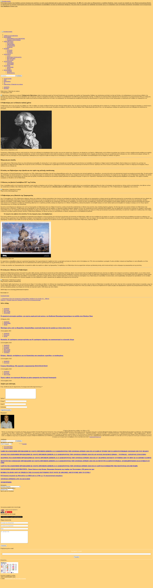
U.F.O (8, 55)
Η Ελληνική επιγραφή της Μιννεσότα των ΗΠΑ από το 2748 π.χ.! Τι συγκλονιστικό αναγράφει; (32, 475)
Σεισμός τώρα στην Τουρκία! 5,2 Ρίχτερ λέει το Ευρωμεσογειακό (21, 300)
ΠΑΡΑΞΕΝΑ (7, 54)
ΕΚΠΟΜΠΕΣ (7, 37)
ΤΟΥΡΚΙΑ (10, 53)
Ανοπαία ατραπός (21, 578)
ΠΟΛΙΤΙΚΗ (10, 43)
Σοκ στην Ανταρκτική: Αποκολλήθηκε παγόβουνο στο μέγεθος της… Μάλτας (25, 298)
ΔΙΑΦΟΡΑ (10, 47)
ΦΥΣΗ (9, 68)
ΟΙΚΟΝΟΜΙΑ (11, 44)
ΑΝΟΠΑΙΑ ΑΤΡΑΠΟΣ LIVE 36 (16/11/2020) (15, 479)
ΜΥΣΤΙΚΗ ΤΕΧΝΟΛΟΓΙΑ (14, 57)
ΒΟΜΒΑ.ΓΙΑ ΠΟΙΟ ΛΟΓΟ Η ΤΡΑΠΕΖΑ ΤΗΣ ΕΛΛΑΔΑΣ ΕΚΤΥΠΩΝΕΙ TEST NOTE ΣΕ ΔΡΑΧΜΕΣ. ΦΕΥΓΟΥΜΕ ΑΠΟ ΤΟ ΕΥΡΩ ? (46, 472)
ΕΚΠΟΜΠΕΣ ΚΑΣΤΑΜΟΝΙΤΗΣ (16, 38)
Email (3, 404)
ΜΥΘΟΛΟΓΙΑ (11, 73)
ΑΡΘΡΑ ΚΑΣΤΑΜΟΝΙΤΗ (11, 35)
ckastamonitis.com (10, 578)
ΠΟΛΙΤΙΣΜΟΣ (8, 70)
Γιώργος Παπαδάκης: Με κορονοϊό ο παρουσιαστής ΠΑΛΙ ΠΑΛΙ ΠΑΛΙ (24, 366)
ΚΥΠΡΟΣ (9, 51)
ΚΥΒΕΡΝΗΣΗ (11, 45)
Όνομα (3, 401)
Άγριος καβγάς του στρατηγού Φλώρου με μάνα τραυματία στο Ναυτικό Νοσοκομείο (28, 377)
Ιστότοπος (3, 407)
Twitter (7, 295)
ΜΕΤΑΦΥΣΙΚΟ (11, 58)
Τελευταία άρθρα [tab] (8, 446)
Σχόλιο (3, 398)
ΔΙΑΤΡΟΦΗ (7, 65)
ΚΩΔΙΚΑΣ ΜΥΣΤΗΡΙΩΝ (14, 40)
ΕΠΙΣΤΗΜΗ (10, 63)
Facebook (3, 295)
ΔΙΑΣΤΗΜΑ (10, 64)
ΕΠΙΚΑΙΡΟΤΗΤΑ (8, 41)
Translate (24, 444)
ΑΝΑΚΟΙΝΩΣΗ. (6, 482)
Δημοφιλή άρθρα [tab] (8, 448)
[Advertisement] (76, 19)
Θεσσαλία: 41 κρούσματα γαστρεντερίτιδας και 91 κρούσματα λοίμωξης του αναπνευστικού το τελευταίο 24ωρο (37, 339)
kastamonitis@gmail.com (95, 437)
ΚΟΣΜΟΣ (6, 48)
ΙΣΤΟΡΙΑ (9, 71)
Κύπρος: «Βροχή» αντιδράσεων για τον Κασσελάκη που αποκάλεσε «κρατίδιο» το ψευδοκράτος (32, 355)
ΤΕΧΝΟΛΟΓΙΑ (8, 61)
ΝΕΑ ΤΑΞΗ (10, 60)
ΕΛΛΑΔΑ (9, 50)
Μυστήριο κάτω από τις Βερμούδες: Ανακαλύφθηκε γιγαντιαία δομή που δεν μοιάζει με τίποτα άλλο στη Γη (36, 328)
